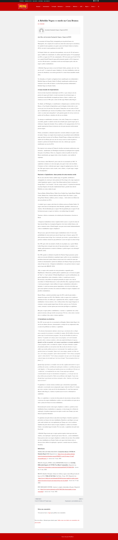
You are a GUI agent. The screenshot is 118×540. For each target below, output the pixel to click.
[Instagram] (95, 1)
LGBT (81, 6)
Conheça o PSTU (28, 1)
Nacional (38, 6)
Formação (54, 6)
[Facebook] (93, 1)
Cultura (93, 6)
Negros (86, 6)
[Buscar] (98, 6)
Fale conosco (47, 1)
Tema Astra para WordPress (68, 536)
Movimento (60, 6)
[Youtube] (98, 1)
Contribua (40, 1)
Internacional (46, 6)
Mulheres (75, 6)
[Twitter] (96, 1)
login (49, 513)
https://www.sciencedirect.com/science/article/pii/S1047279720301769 (56, 467)
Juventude (67, 6)
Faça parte (35, 1)
